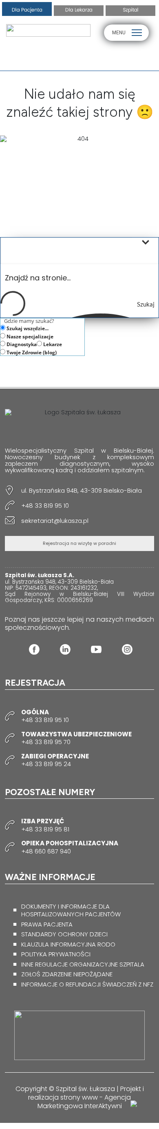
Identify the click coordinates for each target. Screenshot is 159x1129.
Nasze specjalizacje (29, 336)
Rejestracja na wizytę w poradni (79, 543)
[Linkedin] (65, 649)
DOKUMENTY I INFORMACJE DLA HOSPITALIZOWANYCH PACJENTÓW (71, 910)
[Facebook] (34, 649)
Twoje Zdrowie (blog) (31, 352)
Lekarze (52, 344)
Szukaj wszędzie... (27, 328)
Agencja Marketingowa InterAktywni (84, 1102)
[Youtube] (96, 649)
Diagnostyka (21, 344)
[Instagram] (127, 649)
